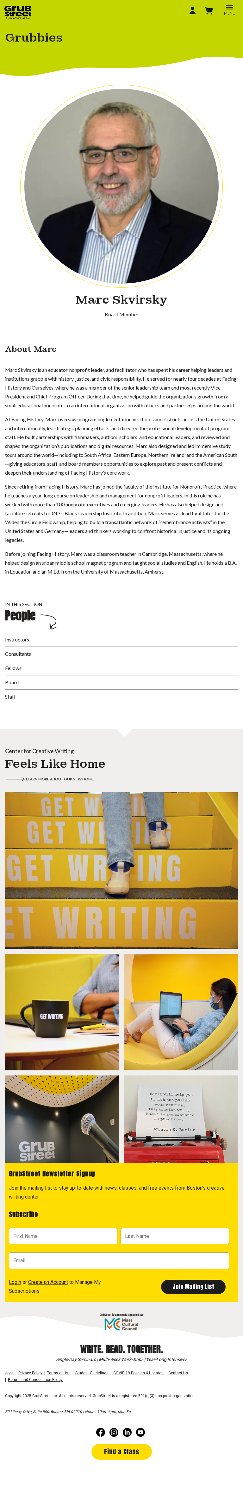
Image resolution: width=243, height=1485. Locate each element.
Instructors (17, 639)
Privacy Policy (30, 1373)
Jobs (9, 1373)
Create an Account (48, 1282)
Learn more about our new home (60, 779)
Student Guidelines (92, 1373)
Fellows (13, 668)
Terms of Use (59, 1373)
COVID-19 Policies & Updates (138, 1373)
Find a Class (121, 1451)
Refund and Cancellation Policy (35, 1379)
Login (15, 1282)
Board (12, 682)
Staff (10, 696)
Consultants (18, 654)
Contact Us (178, 1373)
